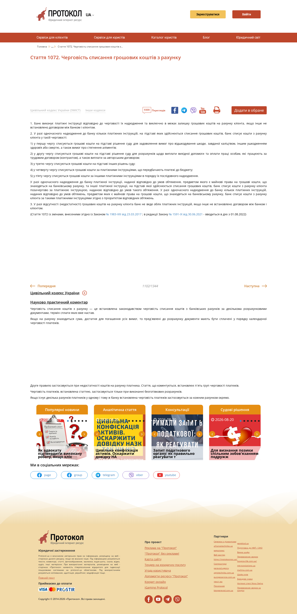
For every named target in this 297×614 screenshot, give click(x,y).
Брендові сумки (245, 579)
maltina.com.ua (244, 570)
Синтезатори (220, 563)
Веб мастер (219, 555)
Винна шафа (243, 552)
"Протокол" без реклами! (162, 553)
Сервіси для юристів (109, 37)
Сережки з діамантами (225, 541)
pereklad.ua (243, 543)
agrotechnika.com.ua (224, 572)
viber (139, 475)
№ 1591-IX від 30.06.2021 (186, 214)
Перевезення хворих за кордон (249, 589)
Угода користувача (158, 570)
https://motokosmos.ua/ (225, 559)
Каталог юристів (164, 37)
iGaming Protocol (156, 587)
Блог (206, 37)
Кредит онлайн (155, 582)
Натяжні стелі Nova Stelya (250, 583)
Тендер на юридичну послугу (165, 565)
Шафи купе (242, 574)
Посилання (219, 586)
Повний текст (46, 577)
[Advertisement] (127, 84)
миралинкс (219, 550)
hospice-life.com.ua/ (247, 561)
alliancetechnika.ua (223, 546)
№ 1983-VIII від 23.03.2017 (123, 214)
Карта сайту (153, 559)
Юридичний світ (248, 37)
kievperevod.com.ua (223, 590)
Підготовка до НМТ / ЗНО (249, 548)
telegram (109, 475)
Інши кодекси (95, 110)
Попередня (47, 286)
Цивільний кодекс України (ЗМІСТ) (55, 110)
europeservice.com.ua (224, 577)
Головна (42, 46)
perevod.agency (221, 568)
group (78, 475)
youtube (170, 475)
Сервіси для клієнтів (52, 37)
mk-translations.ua (246, 565)
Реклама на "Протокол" (161, 548)
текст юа (218, 581)
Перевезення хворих (247, 556)
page (47, 475)
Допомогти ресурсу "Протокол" (166, 576)
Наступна (251, 286)
